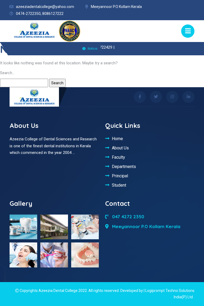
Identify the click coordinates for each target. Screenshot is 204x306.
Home (117, 138)
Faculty (118, 157)
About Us (120, 147)
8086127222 (52, 13)
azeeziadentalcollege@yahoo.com (45, 7)
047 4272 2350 (127, 216)
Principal (120, 175)
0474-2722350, (28, 13)
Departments (124, 166)
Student (119, 185)
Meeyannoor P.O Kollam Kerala (145, 226)
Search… (7, 72)
